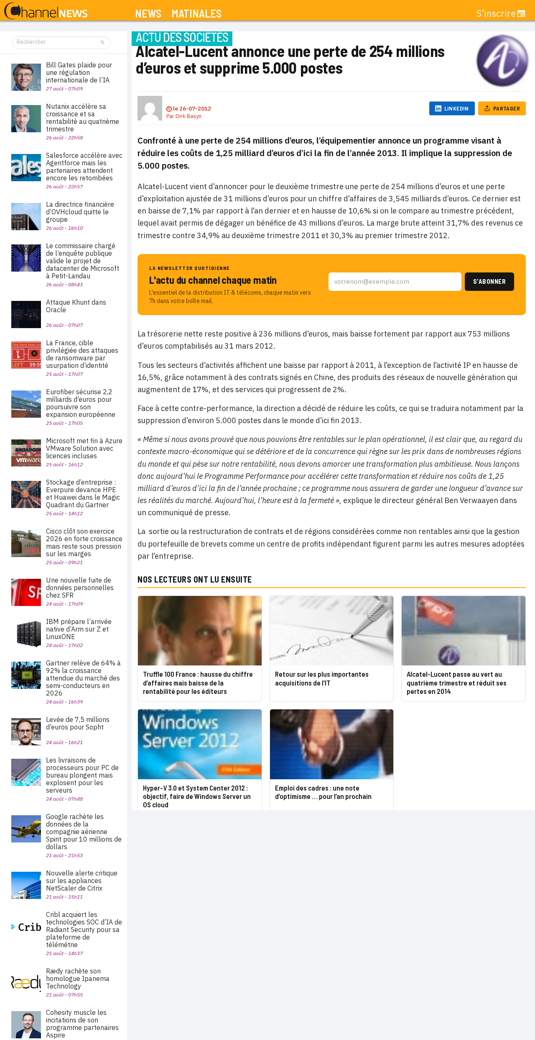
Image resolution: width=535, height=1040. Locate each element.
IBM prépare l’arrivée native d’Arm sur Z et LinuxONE (79, 629)
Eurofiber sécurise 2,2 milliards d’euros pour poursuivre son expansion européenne (80, 403)
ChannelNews (45, 11)
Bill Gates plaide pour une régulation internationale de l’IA (79, 72)
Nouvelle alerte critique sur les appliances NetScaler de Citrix (81, 880)
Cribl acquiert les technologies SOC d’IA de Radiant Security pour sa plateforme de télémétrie (84, 929)
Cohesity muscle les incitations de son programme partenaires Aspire (82, 1023)
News (148, 14)
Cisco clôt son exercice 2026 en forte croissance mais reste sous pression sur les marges (84, 542)
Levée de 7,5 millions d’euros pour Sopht (78, 723)
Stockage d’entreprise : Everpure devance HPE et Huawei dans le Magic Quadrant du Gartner (83, 493)
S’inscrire (496, 13)
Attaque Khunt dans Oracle (76, 306)
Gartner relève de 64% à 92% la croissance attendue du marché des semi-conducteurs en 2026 (83, 678)
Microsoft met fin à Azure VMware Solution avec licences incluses (84, 448)
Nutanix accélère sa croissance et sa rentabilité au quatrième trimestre (82, 117)
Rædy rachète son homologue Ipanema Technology (78, 978)
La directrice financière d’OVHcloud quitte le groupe (80, 211)
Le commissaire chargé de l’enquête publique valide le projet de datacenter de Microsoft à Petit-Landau (82, 260)
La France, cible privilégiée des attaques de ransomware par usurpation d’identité (82, 354)
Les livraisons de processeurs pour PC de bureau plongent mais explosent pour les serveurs (82, 775)
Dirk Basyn (188, 116)
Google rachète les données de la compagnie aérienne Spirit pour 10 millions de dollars (84, 831)
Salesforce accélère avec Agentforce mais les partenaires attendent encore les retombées (84, 166)
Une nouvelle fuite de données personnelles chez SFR (80, 587)
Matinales (196, 14)
